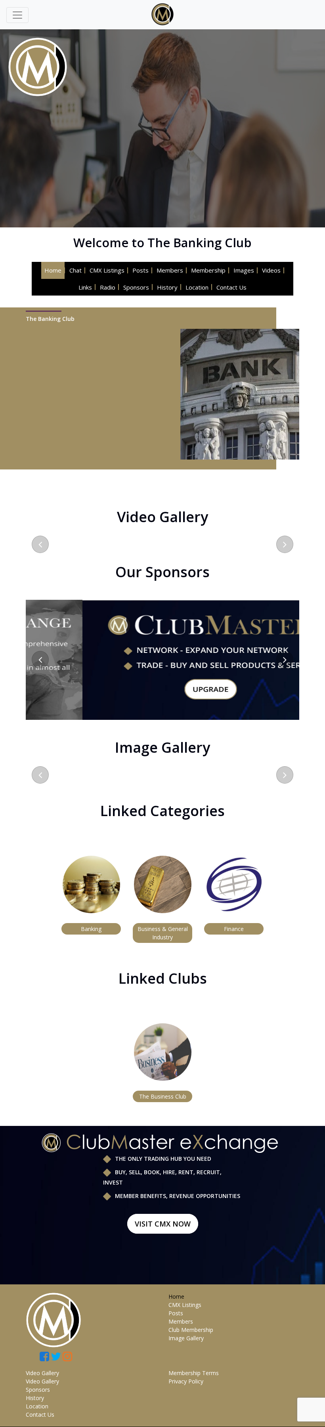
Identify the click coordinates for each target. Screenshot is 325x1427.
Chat (75, 270)
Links (85, 287)
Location (196, 287)
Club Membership (190, 1330)
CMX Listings (107, 270)
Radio (107, 287)
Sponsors (136, 287)
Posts (140, 270)
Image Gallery (186, 1338)
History (167, 287)
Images (243, 270)
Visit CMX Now (163, 1224)
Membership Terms (193, 1373)
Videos (271, 270)
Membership (208, 270)
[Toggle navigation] (17, 15)
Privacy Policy (185, 1381)
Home (52, 270)
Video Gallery (42, 1373)
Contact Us (231, 287)
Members (170, 270)
